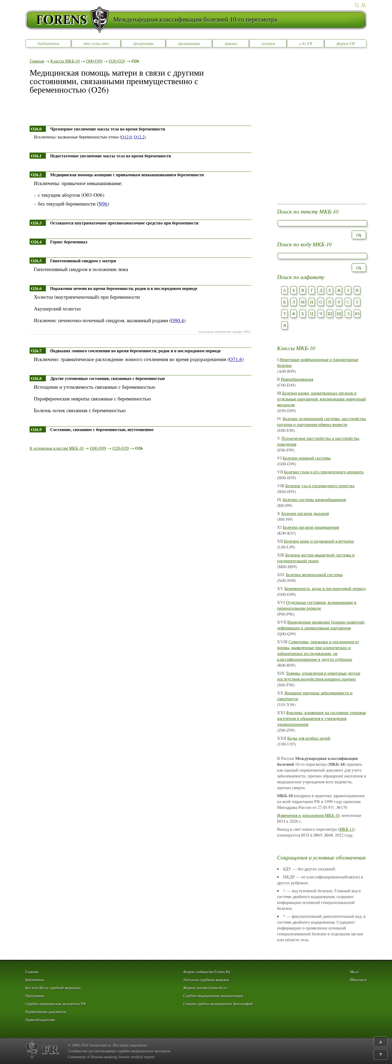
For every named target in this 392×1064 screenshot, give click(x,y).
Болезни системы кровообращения (314, 499)
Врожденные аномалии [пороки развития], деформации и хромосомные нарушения (321, 625)
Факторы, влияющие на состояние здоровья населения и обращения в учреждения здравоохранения (321, 718)
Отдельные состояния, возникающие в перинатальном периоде (316, 605)
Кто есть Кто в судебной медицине (53, 988)
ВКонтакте (358, 980)
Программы (34, 996)
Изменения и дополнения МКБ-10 (308, 815)
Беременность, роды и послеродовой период (325, 588)
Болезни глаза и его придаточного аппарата (323, 471)
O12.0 (126, 137)
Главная (37, 61)
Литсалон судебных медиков (206, 980)
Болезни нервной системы (307, 458)
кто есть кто (96, 43)
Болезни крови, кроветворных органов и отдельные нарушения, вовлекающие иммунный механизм (321, 398)
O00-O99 (94, 61)
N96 (102, 203)
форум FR (346, 43)
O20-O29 (117, 61)
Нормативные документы (45, 1012)
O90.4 (177, 320)
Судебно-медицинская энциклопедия (213, 996)
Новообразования (297, 379)
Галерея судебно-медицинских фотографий (218, 1004)
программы (143, 43)
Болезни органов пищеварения (311, 527)
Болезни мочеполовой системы (314, 574)
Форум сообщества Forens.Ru (206, 972)
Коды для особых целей (308, 738)
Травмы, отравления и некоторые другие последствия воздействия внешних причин (318, 676)
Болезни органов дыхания (305, 513)
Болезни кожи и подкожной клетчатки (319, 541)
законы (231, 43)
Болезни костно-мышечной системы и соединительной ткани (316, 557)
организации (189, 43)
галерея (268, 43)
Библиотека (34, 980)
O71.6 (235, 359)
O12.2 (139, 137)
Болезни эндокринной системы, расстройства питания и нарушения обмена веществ (321, 421)
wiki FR (305, 43)
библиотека (48, 43)
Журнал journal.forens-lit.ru (205, 988)
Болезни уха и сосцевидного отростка (319, 485)
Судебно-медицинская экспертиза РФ (55, 1004)
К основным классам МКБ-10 (56, 448)
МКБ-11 (346, 829)
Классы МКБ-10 (65, 61)
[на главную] (69, 20)
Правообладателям (40, 1020)
